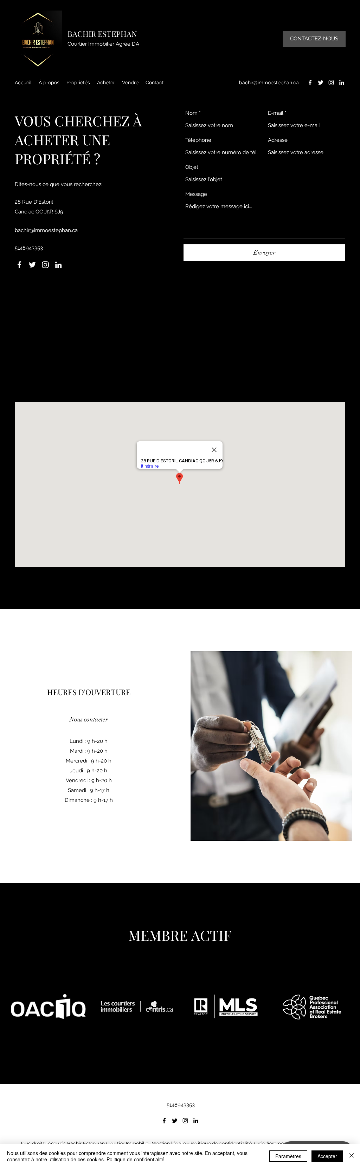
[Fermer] (351, 1156)
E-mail (275, 113)
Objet (191, 167)
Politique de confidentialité (221, 1143)
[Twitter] (320, 82)
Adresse (278, 140)
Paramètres (288, 1156)
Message (196, 194)
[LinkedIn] (341, 82)
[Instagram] (331, 82)
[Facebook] (310, 82)
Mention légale (169, 1143)
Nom (191, 113)
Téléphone (198, 140)
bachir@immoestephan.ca (269, 82)
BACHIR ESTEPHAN (102, 33)
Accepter (327, 1156)
